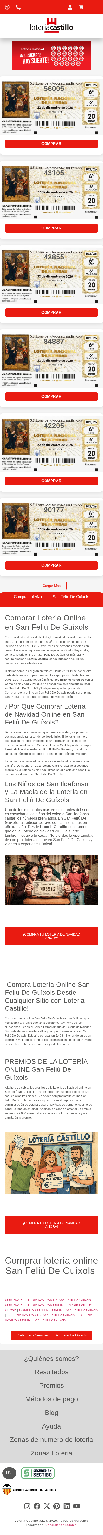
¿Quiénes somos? (51, 1358)
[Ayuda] (8, 7)
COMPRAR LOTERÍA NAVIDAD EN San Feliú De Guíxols (48, 1300)
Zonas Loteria (51, 1453)
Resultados (51, 1372)
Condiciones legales (61, 1525)
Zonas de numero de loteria (51, 1439)
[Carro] (82, 7)
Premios (51, 1385)
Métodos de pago (51, 1399)
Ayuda (51, 1426)
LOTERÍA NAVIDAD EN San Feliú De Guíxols (41, 1315)
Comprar (51, 144)
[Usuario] (71, 7)
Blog (51, 1412)
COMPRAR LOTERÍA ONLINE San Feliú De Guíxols (58, 1310)
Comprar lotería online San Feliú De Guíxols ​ (51, 1265)
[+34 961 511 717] (19, 7)
